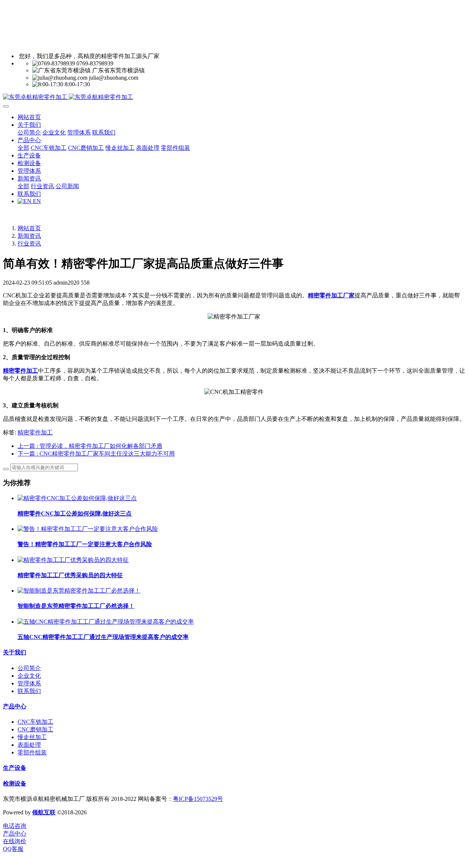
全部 (23, 148)
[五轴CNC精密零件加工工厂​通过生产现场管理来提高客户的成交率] (106, 622)
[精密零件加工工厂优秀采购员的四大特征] (73, 560)
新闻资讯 (29, 236)
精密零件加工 (35, 432)
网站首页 (29, 117)
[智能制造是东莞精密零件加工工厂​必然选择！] (79, 590)
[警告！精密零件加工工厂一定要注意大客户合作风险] (88, 529)
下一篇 (96, 453)
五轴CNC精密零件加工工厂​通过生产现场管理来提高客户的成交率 (103, 637)
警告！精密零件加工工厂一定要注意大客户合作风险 (85, 544)
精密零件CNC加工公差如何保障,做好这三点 (75, 513)
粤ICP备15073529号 (198, 799)
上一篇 (90, 446)
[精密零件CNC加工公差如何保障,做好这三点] (77, 498)
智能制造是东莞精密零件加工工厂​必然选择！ (76, 606)
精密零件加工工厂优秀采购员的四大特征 (70, 575)
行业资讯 (29, 243)
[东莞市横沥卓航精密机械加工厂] (234, 97)
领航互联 (44, 812)
